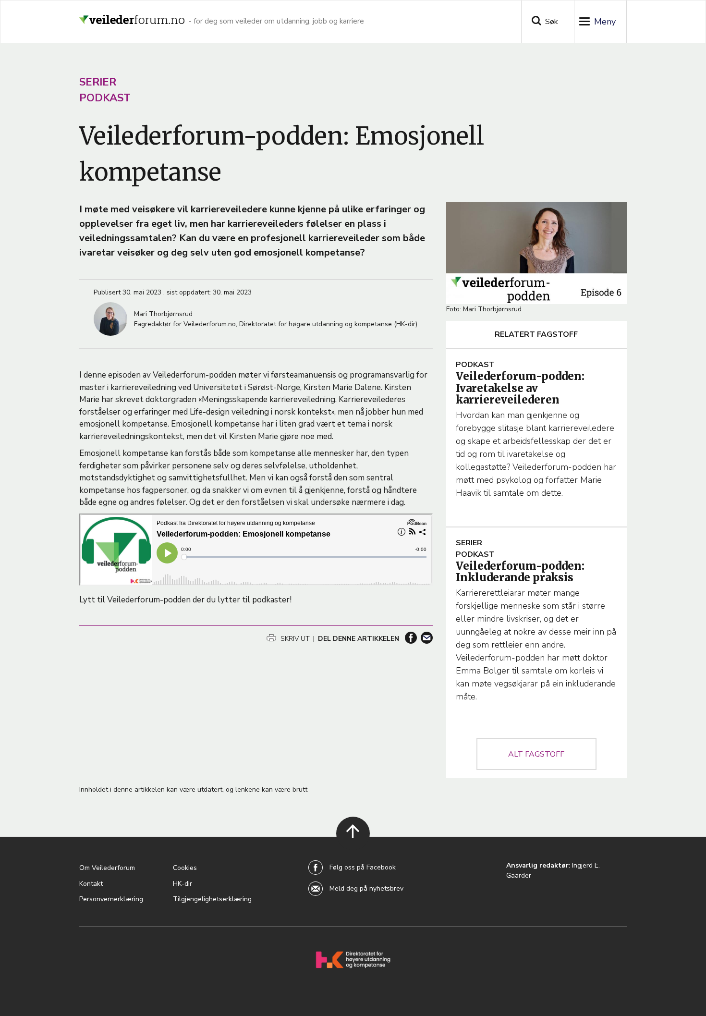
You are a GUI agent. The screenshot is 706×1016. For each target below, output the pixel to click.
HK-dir (182, 883)
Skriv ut (294, 638)
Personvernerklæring (111, 899)
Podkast (105, 98)
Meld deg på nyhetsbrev (366, 888)
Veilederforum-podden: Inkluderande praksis (520, 571)
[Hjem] (132, 15)
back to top (347, 845)
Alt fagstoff (536, 754)
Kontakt (91, 883)
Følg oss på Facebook (362, 867)
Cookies (185, 867)
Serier (97, 82)
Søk (551, 21)
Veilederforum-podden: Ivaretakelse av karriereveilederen (520, 387)
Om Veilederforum (107, 867)
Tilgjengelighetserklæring (212, 899)
